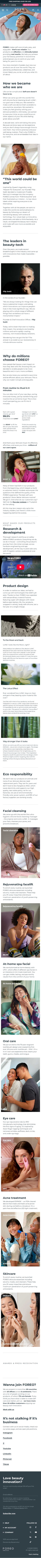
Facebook (7, 1438)
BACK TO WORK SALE (31, 5)
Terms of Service (19, 1508)
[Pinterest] (36, 1537)
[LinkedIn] (30, 1537)
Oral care (7, 1061)
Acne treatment (10, 1215)
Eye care (7, 1140)
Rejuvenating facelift (13, 906)
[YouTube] (36, 1532)
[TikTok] (30, 1542)
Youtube (7, 1448)
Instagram (8, 1433)
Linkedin (7, 1454)
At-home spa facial (11, 983)
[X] (30, 1532)
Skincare (7, 1295)
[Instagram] (30, 1527)
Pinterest (7, 1459)
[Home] (20, 10)
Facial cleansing (10, 830)
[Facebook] (36, 1527)
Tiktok (6, 1464)
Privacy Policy (7, 1508)
